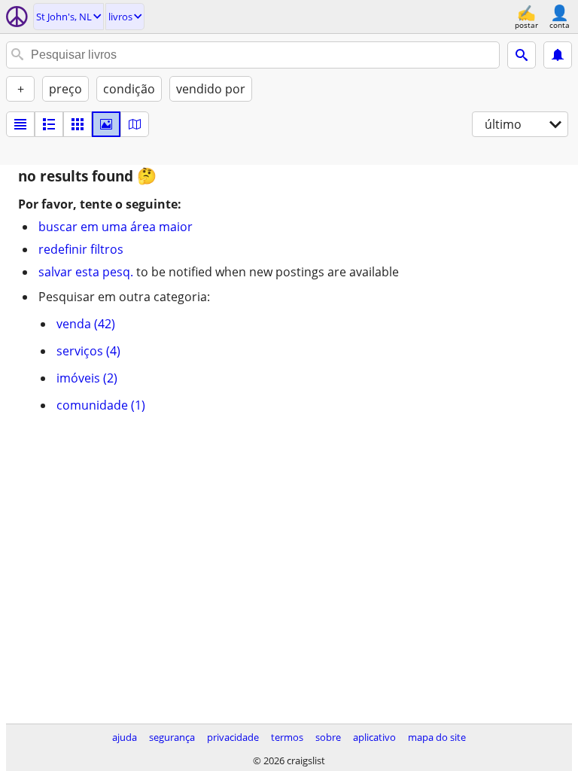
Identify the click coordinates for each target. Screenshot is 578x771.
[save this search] (557, 55)
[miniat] (49, 124)
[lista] (20, 124)
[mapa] (134, 124)
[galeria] (106, 124)
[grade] (77, 124)
